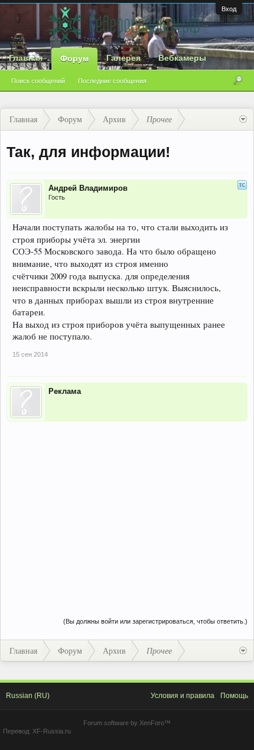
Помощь (234, 696)
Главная (26, 58)
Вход (229, 8)
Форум (74, 58)
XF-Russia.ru (51, 731)
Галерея (123, 58)
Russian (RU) (28, 696)
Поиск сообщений (38, 80)
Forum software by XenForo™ (127, 722)
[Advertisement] (127, 507)
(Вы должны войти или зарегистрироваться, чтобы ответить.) (155, 621)
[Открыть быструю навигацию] (243, 119)
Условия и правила (182, 696)
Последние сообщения (112, 80)
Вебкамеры (182, 58)
